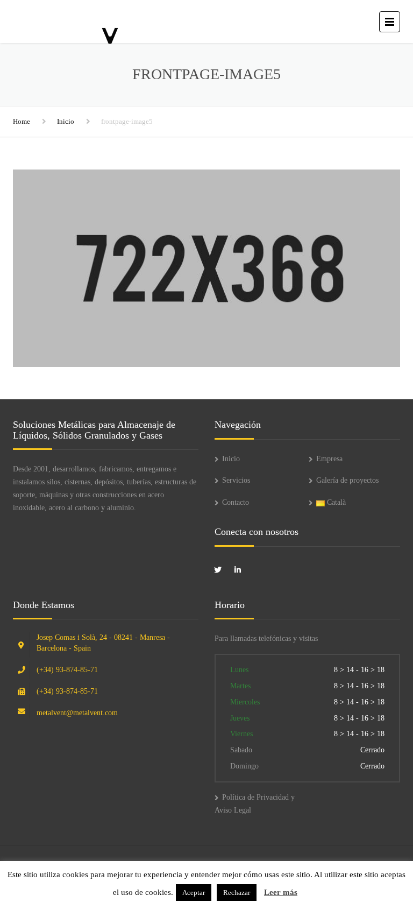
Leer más (280, 892)
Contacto (235, 502)
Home (21, 121)
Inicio (65, 121)
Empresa (329, 459)
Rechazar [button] (236, 892)
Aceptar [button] (193, 892)
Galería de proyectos (347, 480)
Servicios (236, 480)
